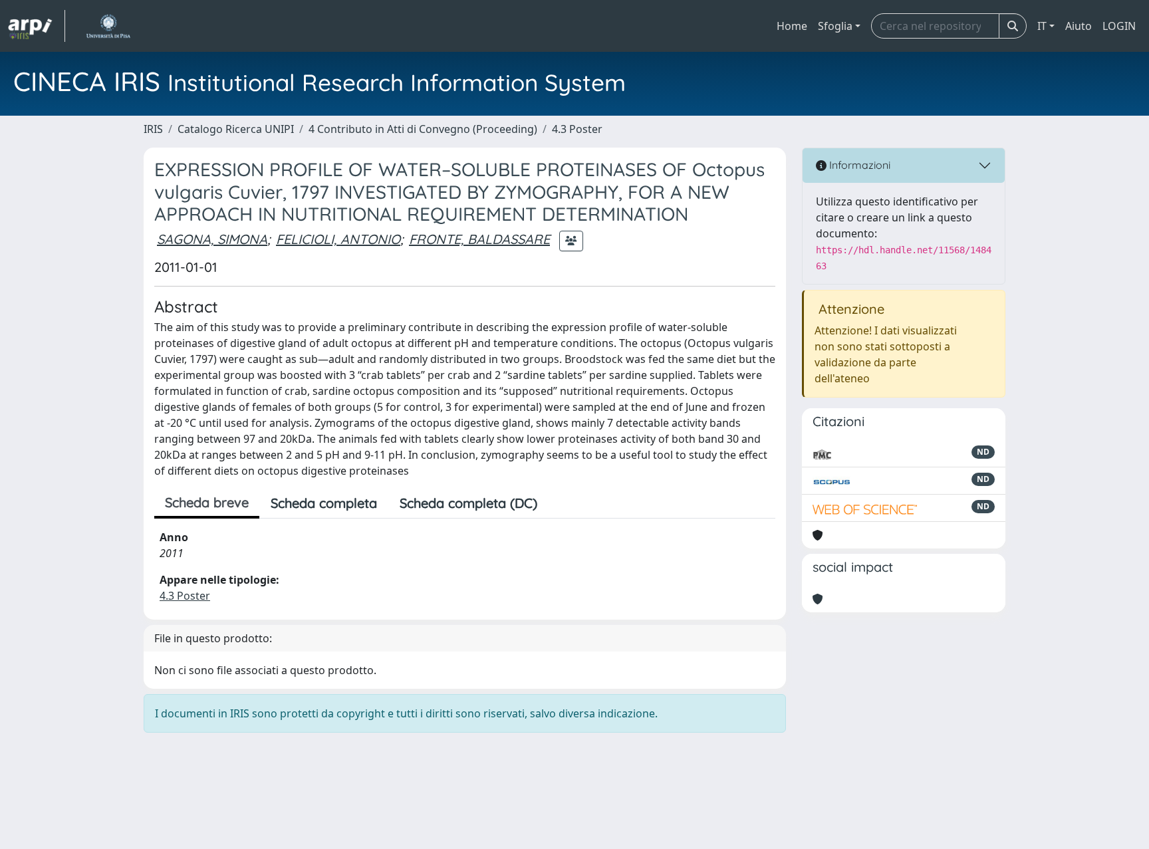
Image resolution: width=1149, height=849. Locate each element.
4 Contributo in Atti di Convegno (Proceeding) (423, 129)
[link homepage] (36, 26)
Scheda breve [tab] (207, 502)
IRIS (153, 129)
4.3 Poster (577, 129)
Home (792, 26)
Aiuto (1078, 26)
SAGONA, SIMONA (212, 239)
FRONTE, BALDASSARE (479, 239)
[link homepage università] (108, 26)
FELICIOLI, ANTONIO (338, 239)
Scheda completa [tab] (324, 503)
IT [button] (1042, 26)
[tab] (560, 503)
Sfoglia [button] (835, 26)
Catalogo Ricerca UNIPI (236, 129)
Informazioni (858, 165)
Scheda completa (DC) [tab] (468, 503)
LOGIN (1119, 26)
